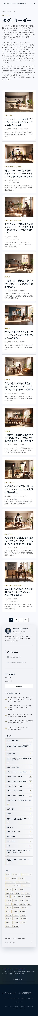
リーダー (8, 889)
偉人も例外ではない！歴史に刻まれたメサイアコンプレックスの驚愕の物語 (19, 592)
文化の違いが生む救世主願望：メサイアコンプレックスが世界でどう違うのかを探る (19, 386)
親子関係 (16, 926)
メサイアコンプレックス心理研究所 (14, 4)
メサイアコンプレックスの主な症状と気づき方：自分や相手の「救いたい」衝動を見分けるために (20, 699)
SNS (7, 874)
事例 (15, 889)
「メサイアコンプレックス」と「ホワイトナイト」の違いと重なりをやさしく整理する (20, 708)
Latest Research (16, 662)
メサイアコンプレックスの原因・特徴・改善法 (19, 800)
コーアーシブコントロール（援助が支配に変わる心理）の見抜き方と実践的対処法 (19, 745)
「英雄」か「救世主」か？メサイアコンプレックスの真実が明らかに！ (19, 283)
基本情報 (22, 290)
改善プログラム (11, 836)
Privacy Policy (27, 998)
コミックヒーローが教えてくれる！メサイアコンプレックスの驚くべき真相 (19, 122)
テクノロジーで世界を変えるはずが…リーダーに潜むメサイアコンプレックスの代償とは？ (19, 228)
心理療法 (15, 904)
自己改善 (23, 915)
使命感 (17, 893)
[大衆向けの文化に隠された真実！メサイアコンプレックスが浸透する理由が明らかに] (19, 520)
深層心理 (15, 911)
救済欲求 (24, 907)
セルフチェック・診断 (13, 767)
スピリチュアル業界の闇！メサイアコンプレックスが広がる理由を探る (19, 489)
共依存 (27, 893)
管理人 (15, 129)
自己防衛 (8, 926)
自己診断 (8, 922)
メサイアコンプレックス (23, 882)
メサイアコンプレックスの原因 (15, 795)
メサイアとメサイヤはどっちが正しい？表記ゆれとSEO (19, 728)
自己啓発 (8, 915)
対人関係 (8, 900)
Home (4, 12)
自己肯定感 (23, 918)
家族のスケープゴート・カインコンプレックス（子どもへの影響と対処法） (19, 818)
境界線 (13, 896)
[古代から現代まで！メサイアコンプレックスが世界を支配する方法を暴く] (19, 315)
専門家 (21, 900)
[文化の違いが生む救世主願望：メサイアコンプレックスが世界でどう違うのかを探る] (19, 366)
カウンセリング (15, 874)
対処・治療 (10, 827)
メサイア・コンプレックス (12, 885)
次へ (26, 620)
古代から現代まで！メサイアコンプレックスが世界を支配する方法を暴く (19, 335)
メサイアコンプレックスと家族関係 (16, 781)
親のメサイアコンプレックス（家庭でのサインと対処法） (19, 859)
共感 (7, 896)
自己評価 (16, 922)
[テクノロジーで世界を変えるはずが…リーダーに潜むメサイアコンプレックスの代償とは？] (19, 206)
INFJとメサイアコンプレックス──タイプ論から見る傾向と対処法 (20, 715)
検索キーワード (9, 677)
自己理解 (16, 918)
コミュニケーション (11, 878)
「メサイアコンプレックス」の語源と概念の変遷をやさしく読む (20, 722)
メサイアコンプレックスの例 (12, 182)
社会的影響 (22, 911)
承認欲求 (8, 907)
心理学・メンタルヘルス (13, 831)
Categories (14, 657)
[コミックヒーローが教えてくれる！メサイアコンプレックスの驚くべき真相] (19, 102)
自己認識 (23, 922)
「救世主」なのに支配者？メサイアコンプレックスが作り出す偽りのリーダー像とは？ (19, 437)
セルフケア (21, 878)
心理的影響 (22, 904)
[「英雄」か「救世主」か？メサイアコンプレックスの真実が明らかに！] (19, 263)
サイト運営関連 (11, 754)
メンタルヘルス (26, 885)
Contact (19, 1002)
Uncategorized (13, 740)
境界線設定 (20, 896)
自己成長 (16, 915)
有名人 (8, 911)
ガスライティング (26, 874)
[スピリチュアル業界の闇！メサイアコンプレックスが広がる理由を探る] (19, 469)
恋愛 (29, 904)
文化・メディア (24, 129)
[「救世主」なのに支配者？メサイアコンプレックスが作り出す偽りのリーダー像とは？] (19, 417)
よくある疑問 (10, 809)
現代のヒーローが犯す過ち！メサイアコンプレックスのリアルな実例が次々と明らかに (19, 173)
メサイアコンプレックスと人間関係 (16, 772)
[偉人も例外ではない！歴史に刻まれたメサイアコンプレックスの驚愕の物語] (19, 572)
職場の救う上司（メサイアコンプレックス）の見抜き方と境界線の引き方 (19, 851)
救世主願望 (16, 907)
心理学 (8, 904)
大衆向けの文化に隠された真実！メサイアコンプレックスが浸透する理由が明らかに (19, 540)
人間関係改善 (9, 893)
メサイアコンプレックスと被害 (15, 786)
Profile (12, 652)
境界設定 (28, 896)
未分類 (8, 846)
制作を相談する (19, 979)
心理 (27, 900)
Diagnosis (15, 998)
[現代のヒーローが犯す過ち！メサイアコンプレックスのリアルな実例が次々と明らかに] (19, 153)
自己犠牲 (8, 918)
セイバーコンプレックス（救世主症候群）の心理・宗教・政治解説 (19, 759)
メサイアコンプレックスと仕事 (15, 776)
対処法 (15, 900)
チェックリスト (10, 882)
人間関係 (21, 889)
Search (19, 686)
